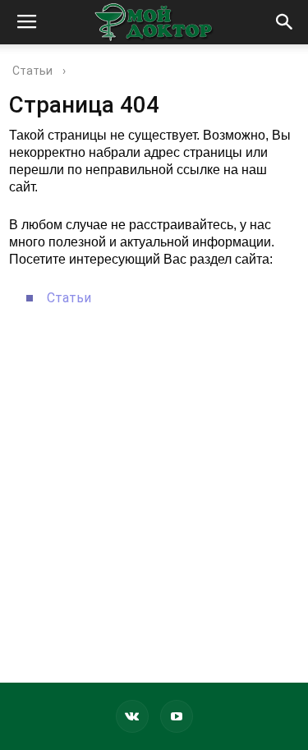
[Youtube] (176, 716)
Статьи (69, 298)
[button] (285, 22)
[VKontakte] (132, 716)
